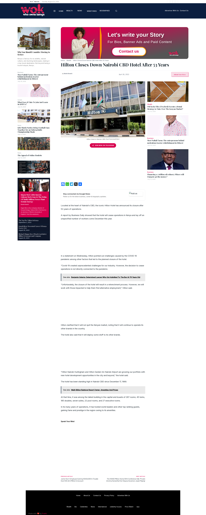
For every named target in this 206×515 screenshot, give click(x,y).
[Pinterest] (55, 39)
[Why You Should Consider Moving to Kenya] (34, 38)
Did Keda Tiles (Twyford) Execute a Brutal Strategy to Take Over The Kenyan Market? (165, 108)
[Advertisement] (103, 166)
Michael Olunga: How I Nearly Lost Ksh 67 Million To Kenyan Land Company (33, 235)
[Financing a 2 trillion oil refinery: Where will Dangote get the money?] (167, 159)
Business (21, 48)
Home (63, 60)
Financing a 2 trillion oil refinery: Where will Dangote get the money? (165, 175)
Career (20, 100)
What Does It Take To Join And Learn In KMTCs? (33, 103)
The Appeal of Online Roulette (30, 155)
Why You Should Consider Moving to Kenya (34, 53)
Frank (44, 513)
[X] (174, 1)
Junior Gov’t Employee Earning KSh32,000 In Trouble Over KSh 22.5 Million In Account (79, 480)
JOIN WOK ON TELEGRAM (104, 145)
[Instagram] (171, 1)
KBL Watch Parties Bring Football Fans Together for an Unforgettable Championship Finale (34, 130)
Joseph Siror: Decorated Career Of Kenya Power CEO (32, 227)
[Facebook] (168, 1)
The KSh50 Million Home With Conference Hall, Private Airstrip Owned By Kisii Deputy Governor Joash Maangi (125, 480)
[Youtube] (176, 1)
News (19, 125)
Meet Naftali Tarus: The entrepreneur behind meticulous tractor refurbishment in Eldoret (33, 77)
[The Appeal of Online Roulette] (34, 167)
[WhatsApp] (55, 44)
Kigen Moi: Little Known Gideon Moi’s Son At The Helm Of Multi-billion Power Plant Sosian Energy (34, 198)
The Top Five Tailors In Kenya (28, 220)
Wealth (69, 60)
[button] (116, 11)
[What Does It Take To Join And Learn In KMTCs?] (34, 116)
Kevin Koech (25, 204)
